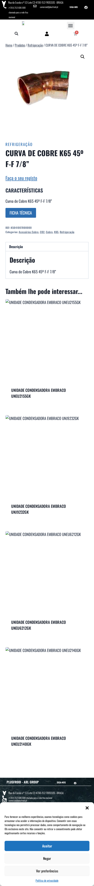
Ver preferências (47, 870)
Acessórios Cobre (29, 232)
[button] (87, 808)
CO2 (42, 232)
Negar (47, 858)
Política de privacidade (47, 880)
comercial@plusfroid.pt (49, 7)
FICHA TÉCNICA (21, 213)
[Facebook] (86, 7)
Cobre (49, 232)
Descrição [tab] (16, 246)
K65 (56, 232)
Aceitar (47, 845)
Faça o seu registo (21, 177)
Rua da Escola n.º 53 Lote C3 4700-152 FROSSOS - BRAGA (35, 2)
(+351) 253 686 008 (17, 7)
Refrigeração (19, 144)
